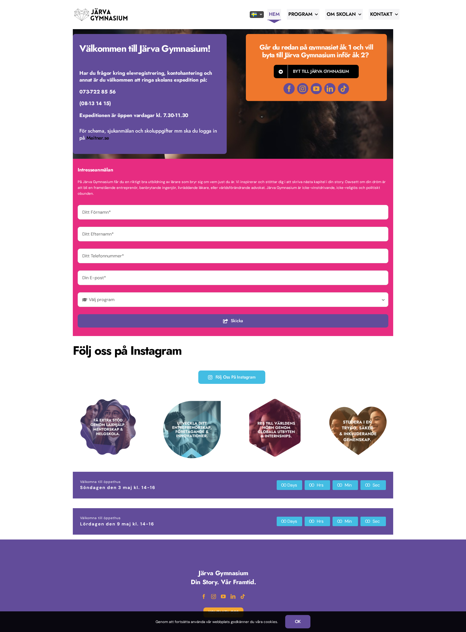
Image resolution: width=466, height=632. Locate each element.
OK (298, 621)
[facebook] (289, 88)
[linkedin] (329, 88)
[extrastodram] (108, 399)
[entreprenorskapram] (191, 401)
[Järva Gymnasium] (101, 9)
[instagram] (302, 88)
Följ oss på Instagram (236, 377)
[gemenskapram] (358, 403)
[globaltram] (274, 398)
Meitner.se (97, 138)
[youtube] (316, 88)
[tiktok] (343, 88)
